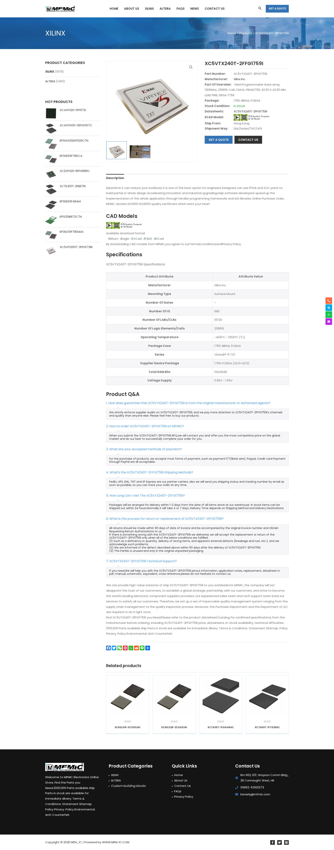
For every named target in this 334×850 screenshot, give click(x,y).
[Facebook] (272, 842)
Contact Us (182, 786)
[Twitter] (279, 842)
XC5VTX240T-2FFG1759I (250, 111)
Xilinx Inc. (240, 79)
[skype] (328, 307)
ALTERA (50, 81)
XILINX (49, 72)
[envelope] (328, 321)
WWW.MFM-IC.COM (115, 842)
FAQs (177, 791)
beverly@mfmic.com (255, 794)
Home (178, 775)
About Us (180, 780)
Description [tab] (115, 178)
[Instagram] (286, 842)
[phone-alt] (328, 300)
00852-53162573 (252, 787)
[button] (190, 67)
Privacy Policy (183, 797)
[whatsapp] (328, 314)
